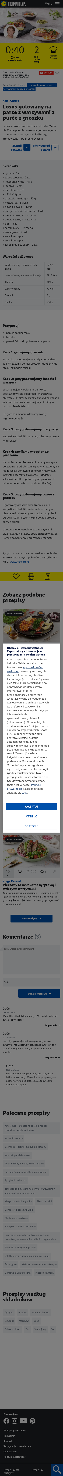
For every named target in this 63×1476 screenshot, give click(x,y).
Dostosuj (31, 826)
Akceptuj (31, 806)
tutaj (24, 792)
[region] (31, 738)
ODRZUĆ (31, 816)
